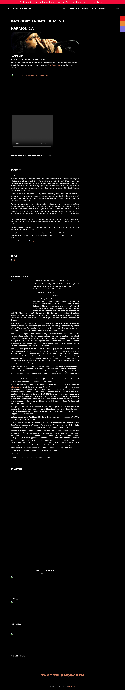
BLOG (111, 8)
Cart (118, 8)
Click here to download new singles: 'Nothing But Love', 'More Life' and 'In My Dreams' (63, 2)
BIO (64, 8)
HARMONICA (74, 8)
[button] (7, 519)
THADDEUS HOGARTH (18, 8)
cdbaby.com (16, 387)
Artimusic (71, 686)
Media (84, 8)
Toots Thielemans (54, 65)
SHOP (93, 8)
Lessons (102, 8)
